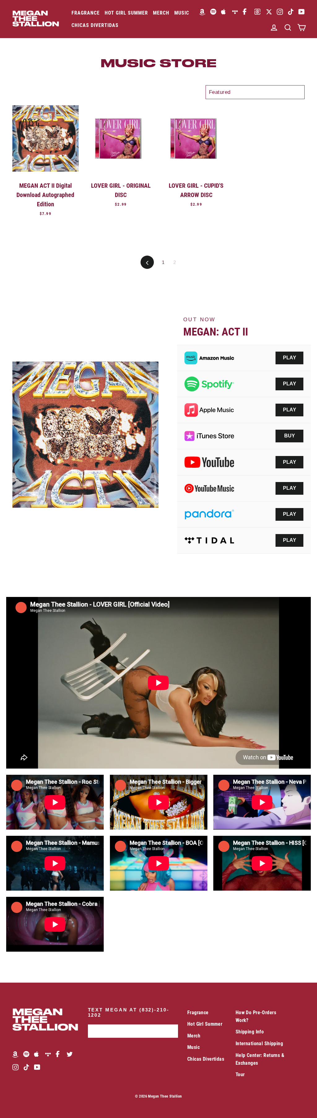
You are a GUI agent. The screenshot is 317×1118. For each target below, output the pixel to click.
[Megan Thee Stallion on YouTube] (301, 11)
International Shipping (259, 1043)
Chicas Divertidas (95, 25)
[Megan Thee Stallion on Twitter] (70, 1054)
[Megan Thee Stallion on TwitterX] (269, 11)
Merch (161, 13)
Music (181, 13)
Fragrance (86, 13)
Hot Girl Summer (126, 13)
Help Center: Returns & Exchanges (260, 1059)
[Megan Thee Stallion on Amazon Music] (202, 11)
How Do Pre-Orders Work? (256, 1016)
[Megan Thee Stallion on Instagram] (280, 11)
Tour (240, 1074)
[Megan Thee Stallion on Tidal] (235, 11)
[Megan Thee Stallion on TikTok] (291, 11)
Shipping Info (250, 1032)
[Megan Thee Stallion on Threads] (257, 11)
